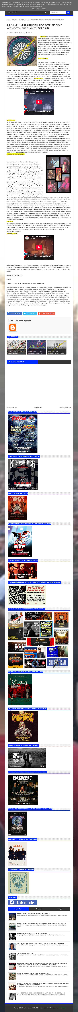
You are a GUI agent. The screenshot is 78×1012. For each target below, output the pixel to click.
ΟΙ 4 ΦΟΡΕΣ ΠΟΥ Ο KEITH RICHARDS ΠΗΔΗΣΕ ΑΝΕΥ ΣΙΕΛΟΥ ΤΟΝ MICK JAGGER (41, 993)
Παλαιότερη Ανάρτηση (65, 407)
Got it (44, 9)
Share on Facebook (16, 313)
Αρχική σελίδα (38, 407)
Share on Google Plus (48, 313)
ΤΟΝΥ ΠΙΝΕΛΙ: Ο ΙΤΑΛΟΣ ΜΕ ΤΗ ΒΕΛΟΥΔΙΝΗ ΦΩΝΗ (32, 933)
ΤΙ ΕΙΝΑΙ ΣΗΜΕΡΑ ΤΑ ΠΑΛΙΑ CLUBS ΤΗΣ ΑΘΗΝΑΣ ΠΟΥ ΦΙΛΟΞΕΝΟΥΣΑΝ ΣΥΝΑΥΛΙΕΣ (41, 923)
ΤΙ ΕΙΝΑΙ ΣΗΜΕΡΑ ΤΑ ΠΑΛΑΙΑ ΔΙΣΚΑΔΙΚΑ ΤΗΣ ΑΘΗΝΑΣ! (33, 913)
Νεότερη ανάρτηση (12, 407)
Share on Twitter (31, 313)
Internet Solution (62, 1008)
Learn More (36, 9)
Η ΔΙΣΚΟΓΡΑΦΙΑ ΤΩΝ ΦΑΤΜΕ (25, 953)
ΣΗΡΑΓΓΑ (29, 32)
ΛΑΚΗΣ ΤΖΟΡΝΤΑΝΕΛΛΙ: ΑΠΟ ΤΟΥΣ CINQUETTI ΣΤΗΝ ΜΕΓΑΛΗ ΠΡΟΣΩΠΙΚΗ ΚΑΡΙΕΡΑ (42, 943)
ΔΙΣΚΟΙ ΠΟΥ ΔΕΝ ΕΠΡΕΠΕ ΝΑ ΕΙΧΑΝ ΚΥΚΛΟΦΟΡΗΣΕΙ (33, 973)
